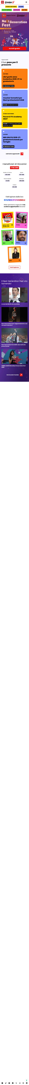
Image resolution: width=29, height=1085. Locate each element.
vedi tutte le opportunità (12, 154)
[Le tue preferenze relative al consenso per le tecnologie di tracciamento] (26, 1080)
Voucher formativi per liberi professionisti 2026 (13, 99)
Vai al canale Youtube (12, 375)
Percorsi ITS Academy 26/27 (12, 118)
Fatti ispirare (15, 267)
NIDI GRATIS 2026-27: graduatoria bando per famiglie (13, 139)
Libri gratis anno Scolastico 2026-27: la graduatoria (12, 79)
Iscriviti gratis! (14, 48)
